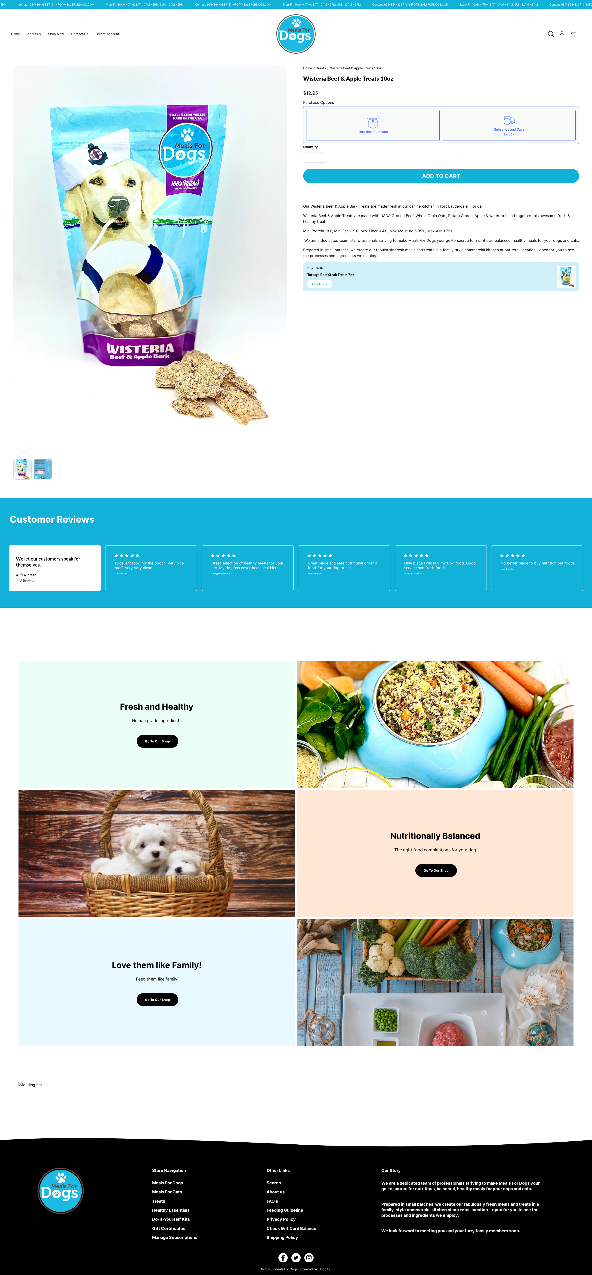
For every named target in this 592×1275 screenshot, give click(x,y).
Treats (321, 68)
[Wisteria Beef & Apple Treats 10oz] (22, 469)
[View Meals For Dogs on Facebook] (283, 1257)
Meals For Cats (167, 1192)
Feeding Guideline (285, 1210)
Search (274, 1183)
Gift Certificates (168, 1228)
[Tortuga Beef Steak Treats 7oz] (566, 277)
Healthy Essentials (171, 1210)
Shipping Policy (282, 1237)
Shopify (324, 1269)
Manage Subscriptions (174, 1237)
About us (276, 1192)
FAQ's (272, 1201)
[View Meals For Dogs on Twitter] (296, 1257)
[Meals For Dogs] (296, 34)
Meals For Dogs (167, 1183)
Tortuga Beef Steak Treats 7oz (330, 275)
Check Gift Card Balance (291, 1228)
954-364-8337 (40, 4)
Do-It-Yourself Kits (171, 1219)
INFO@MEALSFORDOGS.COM (74, 4)
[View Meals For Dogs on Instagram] (309, 1257)
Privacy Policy (281, 1219)
